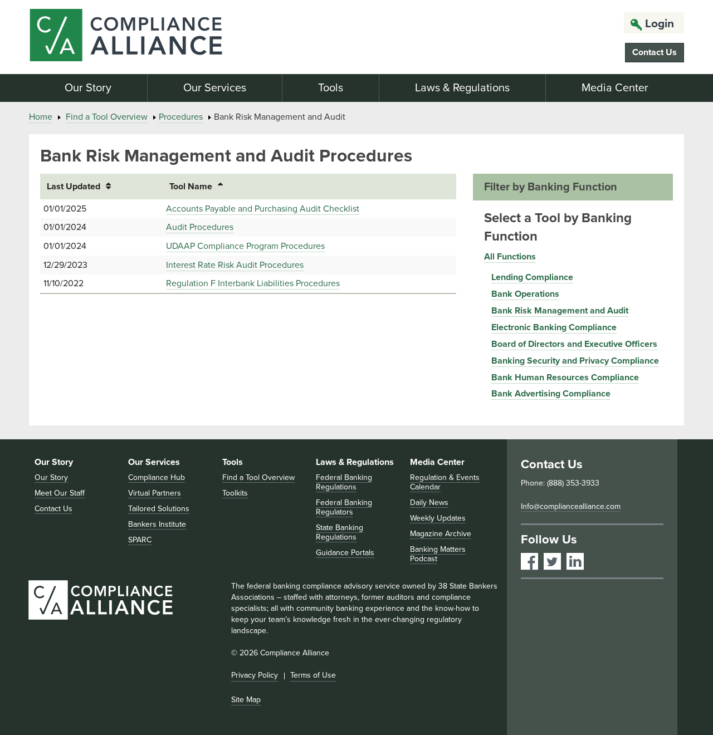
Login (659, 24)
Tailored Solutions (158, 508)
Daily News (429, 502)
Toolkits (235, 493)
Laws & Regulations (462, 88)
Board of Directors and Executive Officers (574, 344)
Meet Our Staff (60, 493)
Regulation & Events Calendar (445, 482)
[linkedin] (575, 561)
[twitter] (552, 561)
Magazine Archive (440, 533)
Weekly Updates (438, 518)
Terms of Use (313, 675)
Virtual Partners (154, 493)
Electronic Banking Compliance (554, 327)
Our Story (88, 88)
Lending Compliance (532, 277)
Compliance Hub (156, 477)
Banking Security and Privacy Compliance (575, 360)
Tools (330, 88)
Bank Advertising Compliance (551, 393)
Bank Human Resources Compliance (565, 377)
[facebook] (529, 561)
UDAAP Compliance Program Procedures (245, 246)
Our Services (214, 88)
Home (40, 116)
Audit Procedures (199, 227)
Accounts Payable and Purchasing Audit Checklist (262, 208)
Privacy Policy (254, 675)
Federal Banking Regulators (344, 507)
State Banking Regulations (339, 532)
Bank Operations (525, 294)
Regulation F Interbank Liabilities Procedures (253, 283)
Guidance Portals (345, 552)
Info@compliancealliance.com (571, 506)
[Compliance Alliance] (132, 37)
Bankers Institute (157, 524)
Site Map (246, 699)
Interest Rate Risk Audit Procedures (235, 265)
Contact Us (654, 52)
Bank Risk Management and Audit (559, 310)
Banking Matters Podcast (438, 554)
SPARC (140, 540)
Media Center (615, 88)
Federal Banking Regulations (344, 482)
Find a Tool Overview (107, 116)
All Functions (510, 256)
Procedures (181, 116)
